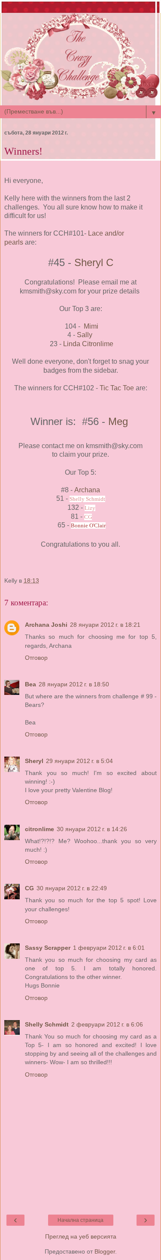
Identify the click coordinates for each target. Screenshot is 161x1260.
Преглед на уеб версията (80, 1236)
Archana (87, 490)
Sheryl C (93, 262)
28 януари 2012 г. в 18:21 (105, 624)
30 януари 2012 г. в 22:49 (71, 888)
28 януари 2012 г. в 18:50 (74, 684)
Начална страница (80, 1220)
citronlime (39, 829)
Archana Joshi (46, 624)
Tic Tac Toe (117, 388)
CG (88, 517)
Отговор (36, 657)
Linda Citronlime (88, 343)
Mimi (91, 326)
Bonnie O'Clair (88, 525)
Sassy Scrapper (47, 947)
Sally (85, 334)
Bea (30, 684)
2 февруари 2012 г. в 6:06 (107, 1024)
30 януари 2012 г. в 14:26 (92, 829)
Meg (118, 421)
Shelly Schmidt (87, 499)
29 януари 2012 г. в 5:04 (79, 760)
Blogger (104, 1251)
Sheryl (34, 760)
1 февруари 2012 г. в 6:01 (109, 947)
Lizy (90, 508)
